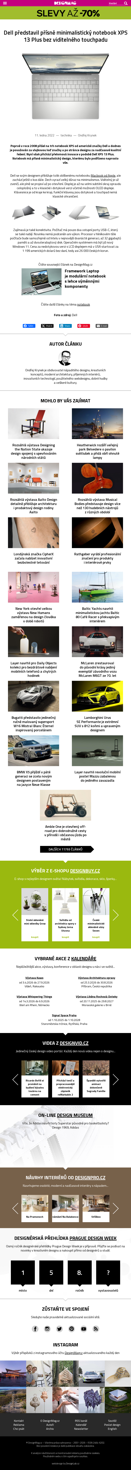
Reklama (18, 1425)
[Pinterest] (71, 1329)
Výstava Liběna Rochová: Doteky (96, 997)
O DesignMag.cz (50, 1421)
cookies (96, 1453)
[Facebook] (35, 1329)
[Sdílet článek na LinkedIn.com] (65, 325)
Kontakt (19, 1421)
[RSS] (95, 1329)
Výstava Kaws (34, 978)
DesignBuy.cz (85, 870)
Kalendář (81, 1425)
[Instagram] (47, 1329)
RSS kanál (81, 1421)
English (112, 1429)
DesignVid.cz (74, 1043)
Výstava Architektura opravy (96, 978)
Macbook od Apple (103, 175)
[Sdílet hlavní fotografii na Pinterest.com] (83, 325)
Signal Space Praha (64, 1015)
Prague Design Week (93, 1238)
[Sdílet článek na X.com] (47, 325)
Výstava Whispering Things (34, 997)
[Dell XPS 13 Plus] (65, 86)
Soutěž (112, 1421)
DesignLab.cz (72, 1463)
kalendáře (83, 958)
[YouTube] (83, 1329)
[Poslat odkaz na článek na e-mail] (102, 325)
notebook (83, 304)
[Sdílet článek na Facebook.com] (29, 325)
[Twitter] (59, 1329)
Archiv (50, 1429)
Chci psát (18, 1429)
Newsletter (81, 1429)
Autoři (50, 1425)
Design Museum (75, 1115)
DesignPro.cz (90, 1177)
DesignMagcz (74, 1352)
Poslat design (112, 1425)
